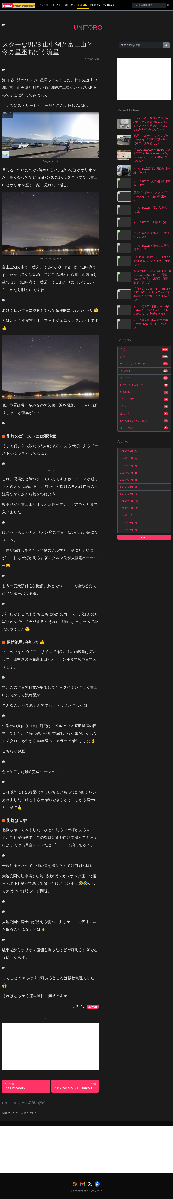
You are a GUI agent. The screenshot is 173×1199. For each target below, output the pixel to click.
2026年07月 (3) (128, 458)
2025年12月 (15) (129, 508)
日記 (143, 349)
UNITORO (82, 5)
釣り (143, 356)
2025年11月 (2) (128, 515)
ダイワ (143, 406)
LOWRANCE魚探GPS (143, 385)
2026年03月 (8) (128, 487)
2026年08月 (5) (128, 451)
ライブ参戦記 (143, 427)
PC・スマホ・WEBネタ (143, 363)
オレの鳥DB (108, 5)
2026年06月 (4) (128, 465)
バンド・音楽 (143, 399)
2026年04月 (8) (128, 479)
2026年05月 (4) (128, 472)
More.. (144, 537)
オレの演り (95, 5)
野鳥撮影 (143, 392)
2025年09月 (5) (128, 529)
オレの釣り (45, 5)
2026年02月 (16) (129, 494)
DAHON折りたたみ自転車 (143, 420)
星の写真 (143, 413)
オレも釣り (70, 5)
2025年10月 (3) (128, 522)
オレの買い (57, 5)
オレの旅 (143, 378)
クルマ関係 (143, 371)
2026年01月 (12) (129, 501)
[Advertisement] (50, 1046)
